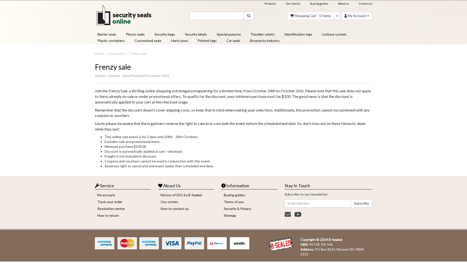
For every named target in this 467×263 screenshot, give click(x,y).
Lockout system (334, 34)
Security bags (164, 34)
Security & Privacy (237, 209)
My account (106, 195)
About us (343, 3)
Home (99, 53)
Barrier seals (107, 34)
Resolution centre (111, 209)
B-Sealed (335, 239)
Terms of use (234, 202)
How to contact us (175, 209)
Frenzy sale (138, 53)
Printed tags (207, 40)
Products (270, 3)
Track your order (109, 202)
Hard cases (179, 40)
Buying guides (319, 3)
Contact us (365, 3)
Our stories (293, 3)
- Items (313, 16)
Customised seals (148, 40)
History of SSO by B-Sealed (181, 195)
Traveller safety (262, 34)
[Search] (249, 16)
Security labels (196, 34)
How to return (108, 215)
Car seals (233, 40)
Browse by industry (264, 40)
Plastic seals (135, 34)
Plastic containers (111, 40)
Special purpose (229, 34)
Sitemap (230, 215)
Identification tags (298, 34)
